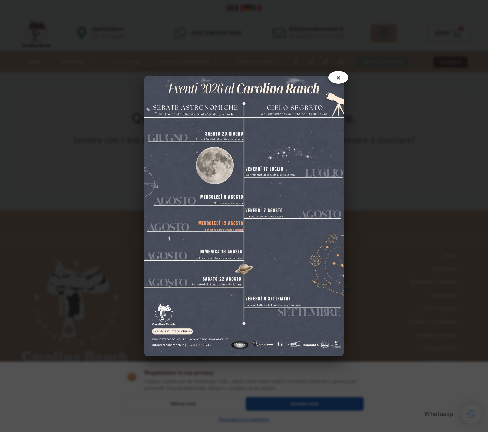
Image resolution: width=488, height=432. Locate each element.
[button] (471, 414)
